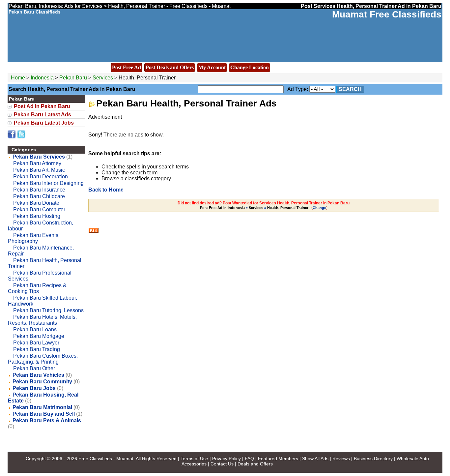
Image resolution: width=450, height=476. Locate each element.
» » (254, 208)
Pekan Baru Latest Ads (42, 114)
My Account (212, 67)
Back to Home (106, 190)
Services (103, 77)
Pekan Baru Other (34, 368)
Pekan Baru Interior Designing (48, 183)
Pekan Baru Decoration (40, 176)
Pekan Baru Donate (36, 203)
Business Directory (373, 458)
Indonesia (42, 77)
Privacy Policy (226, 458)
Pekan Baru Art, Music (39, 170)
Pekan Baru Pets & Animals (47, 420)
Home (18, 77)
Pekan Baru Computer (39, 209)
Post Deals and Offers (170, 67)
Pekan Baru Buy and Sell (44, 414)
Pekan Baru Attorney (37, 163)
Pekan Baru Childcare (39, 196)
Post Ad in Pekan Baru (42, 106)
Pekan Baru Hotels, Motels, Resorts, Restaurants (42, 320)
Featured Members (278, 458)
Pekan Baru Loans (35, 329)
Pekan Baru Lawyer (36, 342)
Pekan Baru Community (42, 381)
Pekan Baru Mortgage (38, 336)
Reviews (341, 458)
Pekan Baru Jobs (34, 388)
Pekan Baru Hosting (36, 216)
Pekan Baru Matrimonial (42, 407)
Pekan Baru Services (39, 157)
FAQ (249, 458)
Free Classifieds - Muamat (105, 458)
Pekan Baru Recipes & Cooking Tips (37, 288)
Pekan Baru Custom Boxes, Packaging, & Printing (43, 359)
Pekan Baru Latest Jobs (44, 123)
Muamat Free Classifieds (386, 14)
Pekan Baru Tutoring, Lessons (48, 310)
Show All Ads (315, 458)
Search (350, 89)
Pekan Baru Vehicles (38, 375)
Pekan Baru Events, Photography (34, 238)
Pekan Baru (73, 77)
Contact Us (222, 463)
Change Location (249, 67)
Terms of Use (194, 458)
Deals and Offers (255, 463)
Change (319, 208)
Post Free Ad (126, 67)
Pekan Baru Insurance (39, 190)
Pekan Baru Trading (36, 349)
